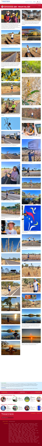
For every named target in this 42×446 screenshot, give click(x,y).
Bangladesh (17, 424)
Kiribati (17, 431)
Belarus (21, 424)
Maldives (34, 432)
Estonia (16, 428)
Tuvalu (37, 440)
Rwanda (38, 437)
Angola (19, 423)
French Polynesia (14, 429)
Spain (9, 440)
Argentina (26, 423)
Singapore (10, 439)
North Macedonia (17, 436)
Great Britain (26, 429)
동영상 (35, 1)
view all (40, 395)
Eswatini (19, 428)
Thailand (24, 440)
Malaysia (31, 432)
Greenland (33, 429)
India (25, 430)
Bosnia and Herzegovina (33, 424)
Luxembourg (19, 432)
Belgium (24, 424)
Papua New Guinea (30, 436)
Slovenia (17, 439)
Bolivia (28, 424)
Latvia (27, 431)
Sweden (12, 440)
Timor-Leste (28, 440)
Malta (38, 432)
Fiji (33, 428)
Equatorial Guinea (11, 428)
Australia (36, 423)
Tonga (32, 440)
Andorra (16, 423)
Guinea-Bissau (15, 430)
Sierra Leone (36, 438)
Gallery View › (38, 7)
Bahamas (13, 424)
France (10, 429)
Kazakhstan (10, 431)
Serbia (28, 438)
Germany (19, 429)
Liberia (33, 431)
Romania (31, 437)
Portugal (13, 437)
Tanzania (20, 440)
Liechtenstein (11, 432)
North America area (11, 436)
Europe (26, 428)
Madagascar (24, 432)
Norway (22, 436)
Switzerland (16, 440)
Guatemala (10, 430)
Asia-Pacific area (31, 423)
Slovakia (14, 439)
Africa (9, 423)
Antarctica (22, 423)
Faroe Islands (30, 428)
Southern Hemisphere (33, 439)
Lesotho (30, 431)
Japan (37, 430)
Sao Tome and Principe (19, 438)
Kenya (14, 431)
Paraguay (35, 436)
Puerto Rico (27, 437)
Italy (34, 430)
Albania (12, 423)
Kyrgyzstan (23, 431)
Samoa (10, 438)
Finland (36, 428)
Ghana (22, 429)
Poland (10, 437)
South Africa (27, 439)
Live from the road (29, 1)
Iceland (23, 430)
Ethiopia (22, 428)
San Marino (13, 438)
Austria (10, 424)
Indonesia (28, 430)
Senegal (25, 438)
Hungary (19, 430)
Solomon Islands (22, 439)
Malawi (28, 432)
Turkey (34, 440)
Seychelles (31, 438)
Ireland (32, 430)
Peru (38, 436)
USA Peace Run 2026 (12, 421)
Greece (30, 429)
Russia (35, 437)
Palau (25, 436)
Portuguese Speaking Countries (20, 437)
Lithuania (15, 432)
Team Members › (33, 7)
